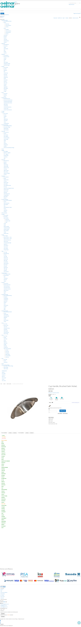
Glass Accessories (6, 203)
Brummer (5, 36)
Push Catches (6, 248)
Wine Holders (6, 88)
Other (5, 293)
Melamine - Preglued (7, 152)
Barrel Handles (6, 218)
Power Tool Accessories (7, 348)
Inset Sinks (5, 326)
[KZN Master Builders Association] (57, 577)
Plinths (5, 78)
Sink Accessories (6, 332)
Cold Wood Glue (8, 32)
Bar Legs (5, 254)
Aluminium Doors (6, 56)
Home (1, 383)
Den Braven (5, 35)
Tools (4, 158)
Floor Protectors (6, 271)
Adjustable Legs (6, 253)
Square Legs (6, 267)
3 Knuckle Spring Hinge (7, 242)
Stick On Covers (6, 189)
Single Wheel (6, 119)
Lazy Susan (5, 75)
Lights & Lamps (6, 170)
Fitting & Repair (6, 249)
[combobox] (75, 3)
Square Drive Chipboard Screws (9, 188)
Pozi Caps (5, 186)
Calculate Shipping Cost (75, 402)
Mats (4, 50)
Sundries (7, 26)
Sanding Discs (6, 299)
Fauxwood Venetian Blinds (8, 102)
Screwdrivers (6, 347)
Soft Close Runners (7, 286)
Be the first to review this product (54, 392)
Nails (4, 276)
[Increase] (49, 412)
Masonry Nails (6, 182)
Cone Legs (5, 256)
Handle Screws (6, 233)
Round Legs (5, 264)
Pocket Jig (5, 345)
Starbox (5, 291)
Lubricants (5, 39)
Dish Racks (5, 74)
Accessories (5, 45)
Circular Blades (8, 355)
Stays (4, 205)
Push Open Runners (7, 287)
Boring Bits (7, 352)
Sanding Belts (6, 298)
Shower (5, 51)
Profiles (5, 59)
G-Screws (5, 181)
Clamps (5, 321)
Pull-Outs (5, 81)
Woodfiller (7, 29)
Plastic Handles (6, 230)
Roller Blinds (6, 104)
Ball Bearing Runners (7, 284)
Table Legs (5, 268)
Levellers (5, 116)
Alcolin (5, 28)
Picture (5, 208)
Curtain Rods (6, 105)
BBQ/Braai (5, 70)
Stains (5, 303)
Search (16, 1)
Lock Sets (5, 143)
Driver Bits (7, 351)
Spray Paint (5, 301)
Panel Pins (5, 279)
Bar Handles (6, 216)
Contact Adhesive (8, 25)
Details (10, 432)
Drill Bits (7, 350)
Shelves (5, 313)
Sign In (64, 17)
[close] (1, 0)
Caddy (5, 47)
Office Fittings (6, 367)
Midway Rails (6, 77)
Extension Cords (6, 167)
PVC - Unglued (6, 154)
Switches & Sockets (7, 173)
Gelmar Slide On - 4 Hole (7, 238)
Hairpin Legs (6, 257)
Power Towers (6, 171)
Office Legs (5, 260)
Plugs (4, 117)
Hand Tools (5, 338)
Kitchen (5, 360)
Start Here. (7, 14)
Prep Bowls (5, 329)
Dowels (5, 178)
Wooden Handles (6, 229)
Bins (4, 71)
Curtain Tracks (6, 108)
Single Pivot (5, 244)
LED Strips (5, 169)
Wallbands (5, 317)
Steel (6, 222)
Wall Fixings (5, 196)
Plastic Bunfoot (6, 263)
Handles (4, 383)
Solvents (5, 302)
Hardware (5, 270)
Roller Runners (6, 290)
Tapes (5, 308)
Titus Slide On (6, 245)
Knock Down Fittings (7, 127)
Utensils (5, 85)
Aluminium (7, 219)
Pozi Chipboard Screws (7, 185)
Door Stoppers (6, 136)
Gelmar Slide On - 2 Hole (7, 237)
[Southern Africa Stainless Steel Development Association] (73, 576)
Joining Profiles (6, 155)
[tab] (4, 433)
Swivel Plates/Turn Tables (8, 207)
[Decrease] (49, 410)
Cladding (5, 94)
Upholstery (5, 210)
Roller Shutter (6, 368)
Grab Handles (6, 48)
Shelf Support (6, 204)
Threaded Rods (6, 195)
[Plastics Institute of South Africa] (24, 577)
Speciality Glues (6, 40)
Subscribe (2, 613)
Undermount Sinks (7, 328)
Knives (5, 340)
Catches (5, 133)
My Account (55, 17)
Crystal (5, 223)
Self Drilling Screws (7, 193)
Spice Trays (5, 82)
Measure (5, 341)
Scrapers (5, 306)
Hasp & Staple (6, 139)
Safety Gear (5, 343)
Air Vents (5, 68)
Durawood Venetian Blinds (8, 101)
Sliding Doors (6, 144)
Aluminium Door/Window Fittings (9, 147)
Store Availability (4, 432)
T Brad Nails (6, 278)
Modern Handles (6, 226)
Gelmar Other (6, 241)
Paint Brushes (6, 305)
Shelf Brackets (6, 314)
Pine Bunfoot (6, 261)
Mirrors (5, 96)
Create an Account (75, 17)
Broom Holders (6, 320)
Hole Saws (7, 357)
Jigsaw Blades (8, 354)
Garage (5, 318)
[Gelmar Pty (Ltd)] (7, 4)
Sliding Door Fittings (7, 63)
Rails (4, 60)
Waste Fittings (6, 333)
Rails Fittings (6, 62)
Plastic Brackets (6, 129)
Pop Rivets (5, 192)
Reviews (15, 432)
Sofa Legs (5, 266)
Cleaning (5, 89)
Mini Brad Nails (6, 275)
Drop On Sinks (6, 325)
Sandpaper (5, 296)
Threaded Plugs (6, 123)
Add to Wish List (60, 413)
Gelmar (5, 22)
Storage (5, 91)
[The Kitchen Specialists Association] (40, 577)
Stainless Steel (8, 220)
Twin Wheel (5, 120)
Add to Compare (65, 413)
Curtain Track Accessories (8, 109)
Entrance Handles (6, 137)
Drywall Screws (6, 179)
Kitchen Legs (6, 259)
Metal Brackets (6, 128)
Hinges (5, 140)
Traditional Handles (7, 227)
